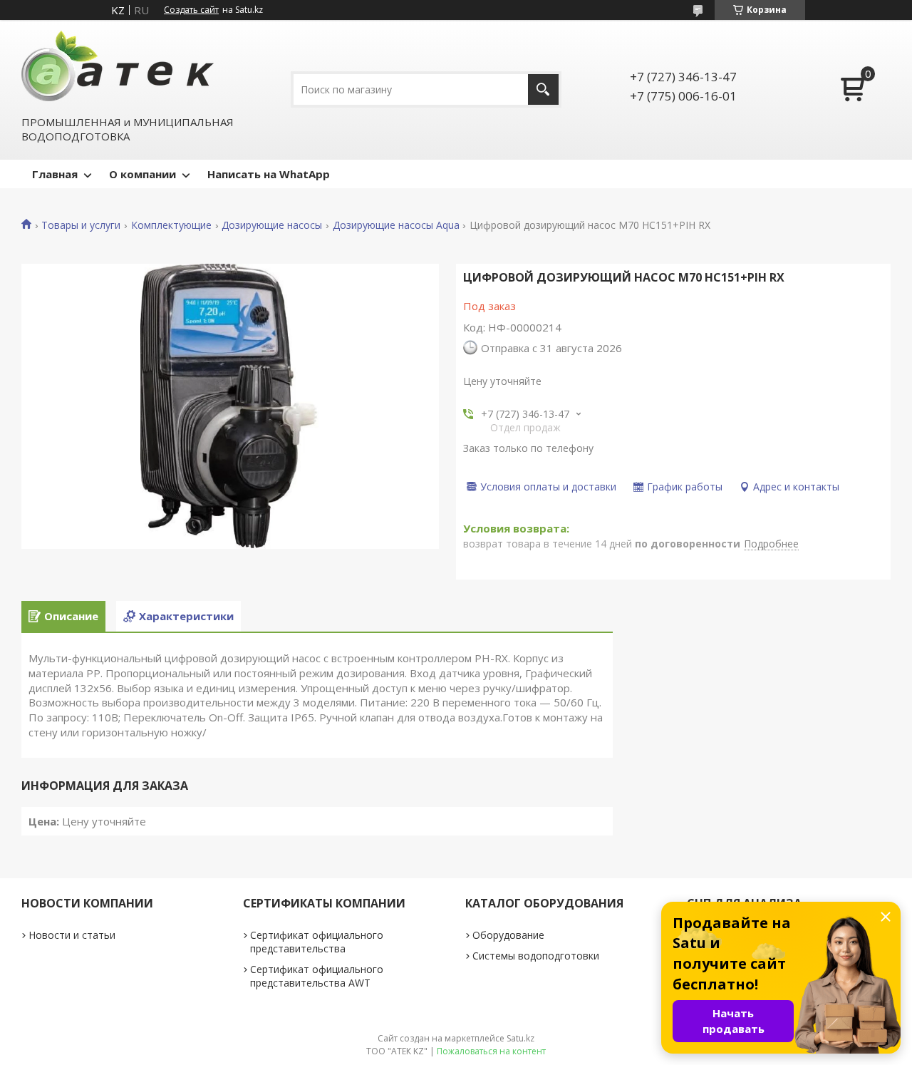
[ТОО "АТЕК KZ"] (117, 66)
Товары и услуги (80, 225)
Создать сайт (191, 10)
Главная (55, 174)
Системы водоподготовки (535, 955)
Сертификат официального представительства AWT (316, 975)
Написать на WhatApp (268, 174)
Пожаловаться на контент (491, 1051)
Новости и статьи (71, 935)
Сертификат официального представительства (316, 941)
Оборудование (508, 935)
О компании (142, 174)
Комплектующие (171, 225)
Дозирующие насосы (272, 225)
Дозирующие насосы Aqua (396, 225)
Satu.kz (520, 1038)
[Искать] (543, 89)
